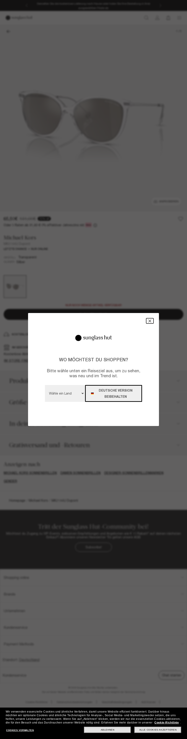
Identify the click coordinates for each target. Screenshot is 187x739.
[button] (149, 320)
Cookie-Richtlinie (166, 722)
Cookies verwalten (20, 730)
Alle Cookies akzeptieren (158, 730)
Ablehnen (107, 730)
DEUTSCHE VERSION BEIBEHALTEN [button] (115, 393)
